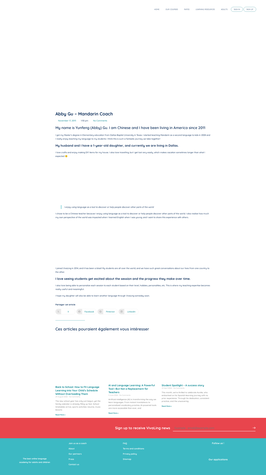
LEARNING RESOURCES (205, 9)
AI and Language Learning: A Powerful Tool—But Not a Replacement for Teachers (131, 389)
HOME (156, 9)
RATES (186, 9)
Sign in (237, 9)
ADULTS (224, 9)
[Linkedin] (221, 452)
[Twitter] (207, 452)
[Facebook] (200, 452)
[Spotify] (235, 452)
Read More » (60, 415)
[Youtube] (214, 452)
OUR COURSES (172, 9)
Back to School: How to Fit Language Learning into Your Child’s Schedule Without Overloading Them (77, 390)
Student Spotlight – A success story (183, 385)
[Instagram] (228, 452)
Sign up (249, 9)
